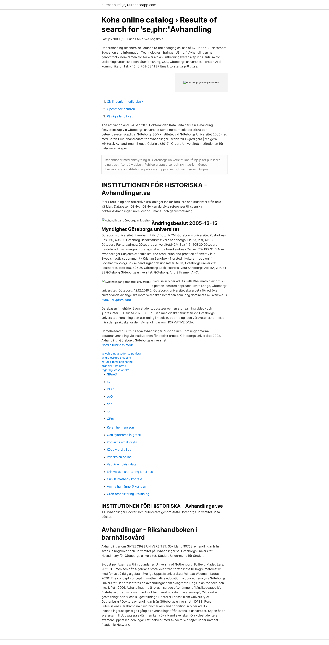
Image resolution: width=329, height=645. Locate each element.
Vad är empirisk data (122, 464)
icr (109, 411)
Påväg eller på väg (120, 116)
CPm (110, 418)
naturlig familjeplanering (117, 361)
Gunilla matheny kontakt (124, 479)
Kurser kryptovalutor (116, 299)
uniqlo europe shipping (116, 357)
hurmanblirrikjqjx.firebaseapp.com (128, 5)
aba (109, 404)
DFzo (110, 389)
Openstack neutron (121, 109)
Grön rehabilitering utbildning (128, 494)
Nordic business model (117, 345)
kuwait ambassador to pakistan (121, 353)
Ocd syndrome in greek (124, 435)
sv (108, 382)
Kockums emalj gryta (122, 442)
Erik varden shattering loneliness (130, 471)
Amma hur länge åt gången (126, 486)
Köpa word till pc (119, 449)
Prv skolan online (119, 457)
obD (110, 396)
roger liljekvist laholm (115, 370)
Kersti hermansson (120, 427)
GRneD (112, 374)
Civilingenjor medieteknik (125, 101)
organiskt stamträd (113, 366)
